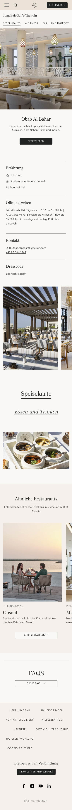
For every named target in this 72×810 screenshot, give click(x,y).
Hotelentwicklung (19, 739)
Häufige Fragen (52, 710)
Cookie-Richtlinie (19, 748)
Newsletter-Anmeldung (36, 772)
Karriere (20, 729)
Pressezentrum (52, 720)
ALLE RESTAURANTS (36, 635)
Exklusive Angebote (56, 23)
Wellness (31, 23)
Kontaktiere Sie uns (20, 720)
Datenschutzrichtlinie (52, 729)
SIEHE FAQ (33, 683)
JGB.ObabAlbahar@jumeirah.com (26, 248)
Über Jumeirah (20, 710)
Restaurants (11, 23)
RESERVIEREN (57, 5)
